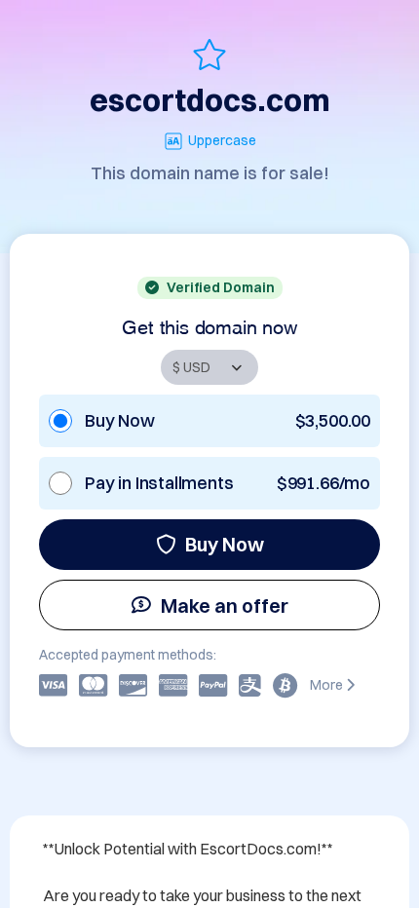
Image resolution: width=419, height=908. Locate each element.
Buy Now (224, 544)
